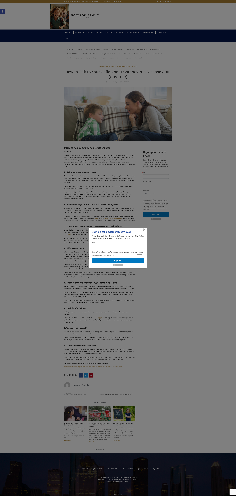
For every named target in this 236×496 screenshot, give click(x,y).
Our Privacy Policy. (110, 255)
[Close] (143, 229)
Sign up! (118, 260)
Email (93, 242)
